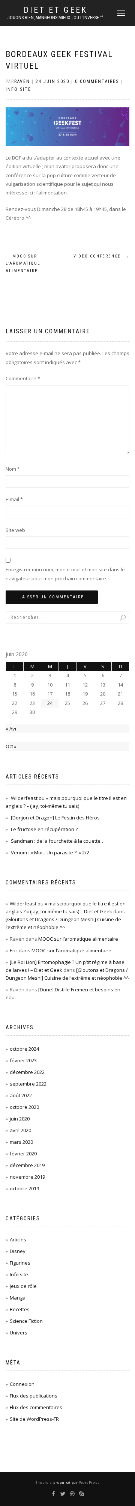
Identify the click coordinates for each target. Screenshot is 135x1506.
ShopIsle (44, 1482)
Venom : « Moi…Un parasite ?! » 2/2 (50, 852)
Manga (18, 1297)
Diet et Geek (55, 10)
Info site (18, 89)
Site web (15, 530)
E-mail (14, 499)
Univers (18, 1332)
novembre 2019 (27, 1176)
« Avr (11, 728)
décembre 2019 (27, 1165)
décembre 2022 (27, 1072)
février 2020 (23, 1153)
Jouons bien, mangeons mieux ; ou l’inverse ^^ (55, 17)
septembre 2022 (28, 1083)
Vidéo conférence (101, 256)
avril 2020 (20, 1130)
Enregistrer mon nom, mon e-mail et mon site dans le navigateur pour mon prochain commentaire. (65, 573)
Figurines (20, 1262)
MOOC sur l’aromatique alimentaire (23, 264)
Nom (13, 468)
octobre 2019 (24, 1188)
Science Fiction (26, 1321)
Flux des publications (33, 1395)
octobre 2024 (24, 1048)
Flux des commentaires (36, 1407)
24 (49, 703)
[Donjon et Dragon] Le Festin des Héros (55, 817)
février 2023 (23, 1060)
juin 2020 (20, 1118)
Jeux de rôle (23, 1286)
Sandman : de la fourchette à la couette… (58, 840)
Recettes (20, 1309)
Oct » (11, 746)
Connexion (22, 1384)
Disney (18, 1251)
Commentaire (23, 378)
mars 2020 (21, 1142)
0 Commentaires (97, 81)
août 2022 (21, 1095)
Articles (18, 1239)
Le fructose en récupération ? (44, 829)
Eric (14, 950)
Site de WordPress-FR (34, 1419)
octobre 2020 (24, 1107)
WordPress (89, 1482)
